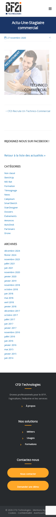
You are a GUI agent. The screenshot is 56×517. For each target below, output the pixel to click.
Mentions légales (41, 510)
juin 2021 (8, 267)
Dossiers (8, 211)
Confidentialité (25, 512)
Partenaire (9, 228)
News (7, 194)
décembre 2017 (12, 310)
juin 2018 (8, 293)
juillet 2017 (9, 319)
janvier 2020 (10, 276)
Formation (9, 185)
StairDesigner (11, 207)
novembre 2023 (12, 259)
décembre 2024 (12, 250)
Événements (10, 216)
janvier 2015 (10, 353)
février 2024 (10, 254)
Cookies (12, 512)
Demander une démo (28, 486)
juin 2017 (8, 323)
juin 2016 (8, 340)
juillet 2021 (9, 263)
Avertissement (41, 512)
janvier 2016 (10, 344)
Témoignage (10, 190)
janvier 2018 (10, 306)
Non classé (9, 173)
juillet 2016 (9, 336)
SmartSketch (10, 203)
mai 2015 (8, 349)
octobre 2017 (11, 314)
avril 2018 (9, 302)
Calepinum (9, 198)
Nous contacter (28, 473)
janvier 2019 (10, 280)
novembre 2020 (12, 272)
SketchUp (9, 177)
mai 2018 (8, 297)
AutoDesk (9, 224)
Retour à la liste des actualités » (24, 155)
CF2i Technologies (22, 510)
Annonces (9, 220)
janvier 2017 (10, 327)
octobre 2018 (11, 289)
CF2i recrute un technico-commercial (29, 111)
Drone (7, 233)
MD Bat (8, 181)
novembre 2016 (12, 332)
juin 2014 (8, 357)
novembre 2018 (12, 284)
